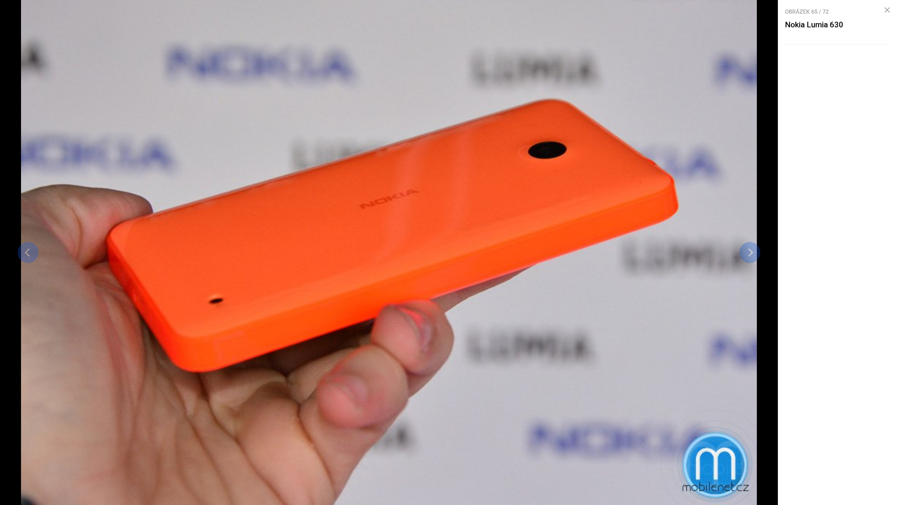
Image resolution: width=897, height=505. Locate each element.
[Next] (749, 252)
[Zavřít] (887, 10)
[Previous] (28, 252)
